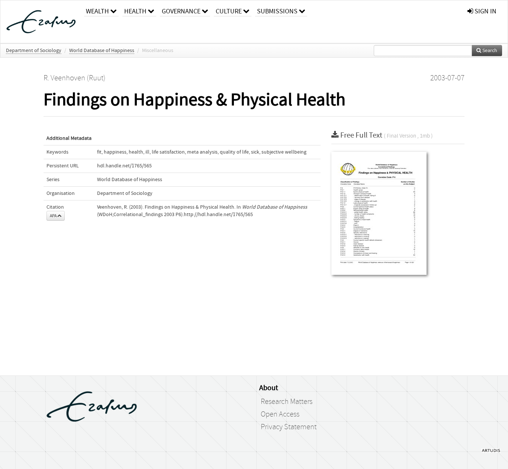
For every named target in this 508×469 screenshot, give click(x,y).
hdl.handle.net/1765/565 (124, 166)
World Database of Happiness (101, 51)
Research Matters (286, 401)
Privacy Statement (288, 427)
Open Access (280, 414)
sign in (484, 11)
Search (489, 51)
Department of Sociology (33, 51)
